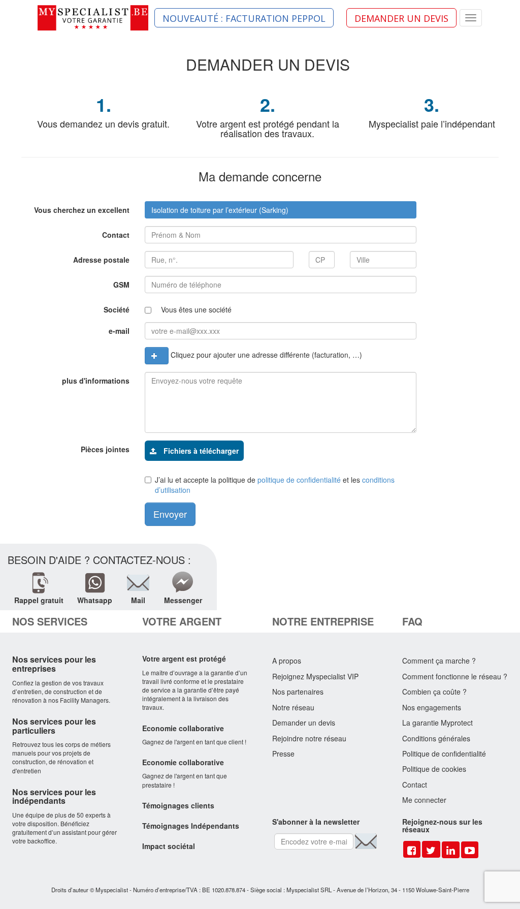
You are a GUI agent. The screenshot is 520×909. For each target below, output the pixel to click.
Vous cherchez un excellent (81, 210)
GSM (121, 284)
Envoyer (170, 513)
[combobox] (281, 209)
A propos (286, 660)
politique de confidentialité (299, 480)
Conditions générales (436, 738)
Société (116, 309)
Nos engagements (431, 707)
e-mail (119, 331)
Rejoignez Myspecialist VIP (315, 676)
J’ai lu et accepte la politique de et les (275, 485)
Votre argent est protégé (184, 658)
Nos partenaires (297, 691)
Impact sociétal (168, 846)
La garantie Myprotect (437, 722)
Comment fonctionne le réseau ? (454, 676)
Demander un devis (303, 722)
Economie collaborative (183, 728)
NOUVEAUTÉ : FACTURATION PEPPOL (244, 18)
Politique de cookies (434, 769)
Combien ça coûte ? (434, 691)
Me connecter (424, 800)
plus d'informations (95, 380)
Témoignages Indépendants (190, 826)
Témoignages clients (178, 805)
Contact (115, 235)
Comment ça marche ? (439, 660)
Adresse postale (101, 260)
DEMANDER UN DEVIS (401, 18)
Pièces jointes (105, 449)
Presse (283, 753)
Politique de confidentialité (444, 753)
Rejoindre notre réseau (309, 738)
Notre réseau (293, 707)
